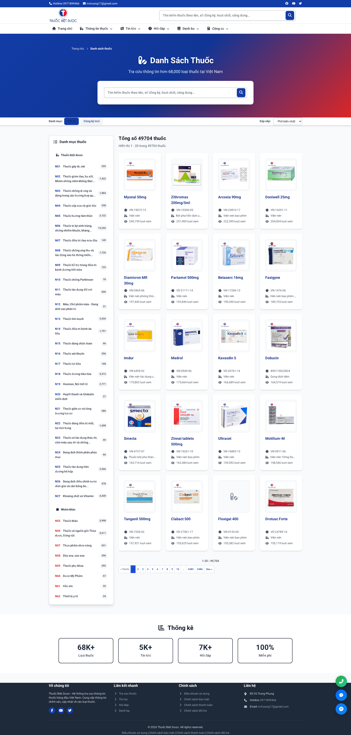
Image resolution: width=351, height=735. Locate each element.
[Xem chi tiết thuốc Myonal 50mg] (140, 175)
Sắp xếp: (265, 121)
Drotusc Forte (276, 519)
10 (177, 569)
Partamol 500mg (185, 277)
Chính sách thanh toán (198, 705)
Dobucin (272, 358)
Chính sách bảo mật (196, 699)
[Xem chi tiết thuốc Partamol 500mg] (187, 255)
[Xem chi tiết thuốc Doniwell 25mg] (281, 175)
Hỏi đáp (160, 28)
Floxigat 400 (228, 519)
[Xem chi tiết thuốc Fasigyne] (281, 255)
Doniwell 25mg (277, 197)
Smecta (130, 438)
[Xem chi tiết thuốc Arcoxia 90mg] (234, 175)
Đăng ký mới (92, 121)
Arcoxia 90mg (229, 197)
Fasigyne (272, 277)
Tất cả (71, 121)
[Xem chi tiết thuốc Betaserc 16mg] (234, 255)
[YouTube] (294, 4)
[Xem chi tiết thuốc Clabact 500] (187, 496)
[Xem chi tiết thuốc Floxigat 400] (234, 496)
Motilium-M (275, 438)
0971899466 (268, 700)
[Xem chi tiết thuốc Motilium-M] (281, 416)
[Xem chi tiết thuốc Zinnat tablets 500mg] (187, 416)
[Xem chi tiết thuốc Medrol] (187, 335)
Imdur (129, 358)
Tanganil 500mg (137, 519)
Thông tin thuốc (97, 28)
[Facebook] (287, 4)
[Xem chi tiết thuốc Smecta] (140, 416)
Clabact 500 (181, 519)
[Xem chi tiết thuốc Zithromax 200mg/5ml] (187, 175)
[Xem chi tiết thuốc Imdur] (140, 335)
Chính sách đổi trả (195, 710)
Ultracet (224, 438)
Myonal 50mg (135, 197)
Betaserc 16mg (230, 277)
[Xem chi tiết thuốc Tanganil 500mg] (140, 496)
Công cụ (218, 28)
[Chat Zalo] (341, 695)
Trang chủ (65, 28)
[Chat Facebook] (341, 709)
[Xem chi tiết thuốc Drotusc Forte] (281, 496)
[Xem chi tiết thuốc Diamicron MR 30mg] (140, 255)
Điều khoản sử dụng (196, 693)
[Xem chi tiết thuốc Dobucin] (281, 335)
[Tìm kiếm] (290, 15)
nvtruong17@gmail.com (273, 706)
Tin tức (131, 28)
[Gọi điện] (341, 681)
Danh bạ (189, 28)
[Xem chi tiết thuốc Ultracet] (234, 416)
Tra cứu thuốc (127, 693)
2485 (191, 569)
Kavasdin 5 (227, 358)
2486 (200, 569)
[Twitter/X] (300, 4)
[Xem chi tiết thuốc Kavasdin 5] (234, 335)
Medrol (177, 358)
